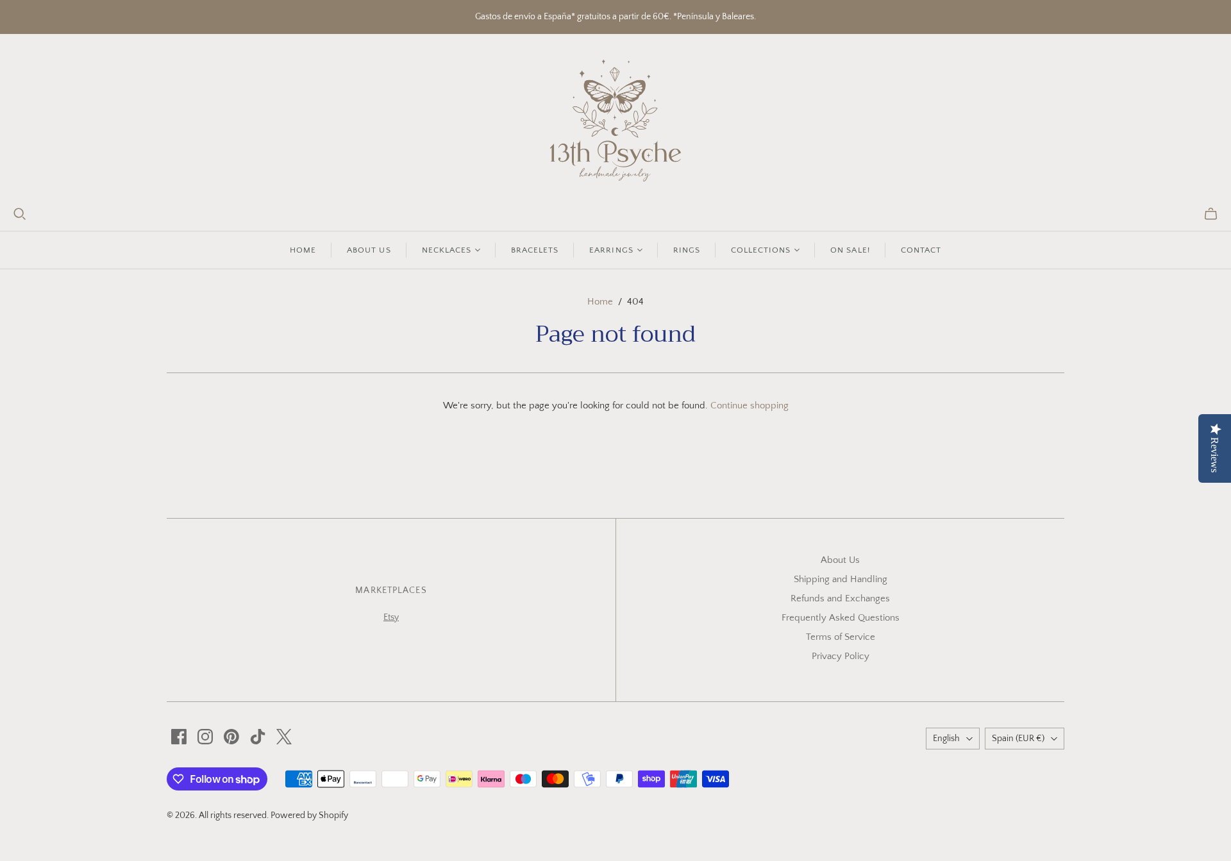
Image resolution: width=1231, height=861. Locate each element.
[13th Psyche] (616, 120)
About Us (840, 560)
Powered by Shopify (309, 815)
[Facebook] (179, 736)
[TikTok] (257, 736)
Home (303, 250)
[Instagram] (205, 736)
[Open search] (19, 214)
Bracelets (534, 250)
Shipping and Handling (840, 579)
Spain (1018, 738)
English (946, 738)
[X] (284, 736)
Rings (686, 250)
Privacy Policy (840, 656)
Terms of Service (840, 636)
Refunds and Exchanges (840, 598)
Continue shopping (749, 405)
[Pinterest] (231, 736)
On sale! (849, 250)
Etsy (391, 617)
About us (368, 250)
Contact (921, 250)
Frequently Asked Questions (841, 617)
